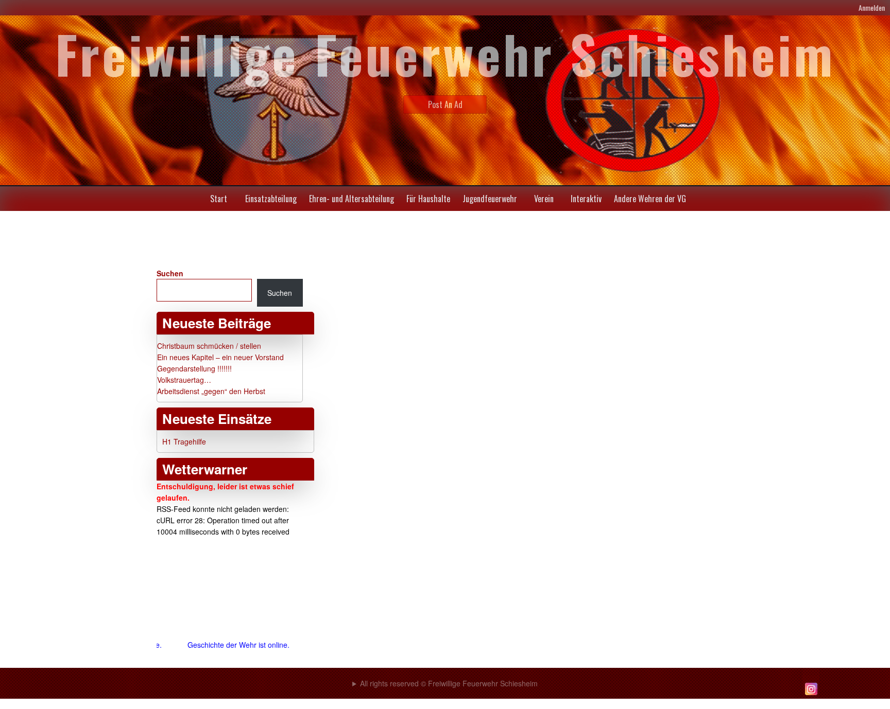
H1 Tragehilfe (184, 441)
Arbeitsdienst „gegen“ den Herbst (211, 391)
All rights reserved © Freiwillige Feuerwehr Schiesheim (449, 683)
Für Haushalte (428, 198)
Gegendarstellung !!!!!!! (194, 368)
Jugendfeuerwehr (490, 198)
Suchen (170, 273)
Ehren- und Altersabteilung (351, 198)
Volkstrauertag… (184, 380)
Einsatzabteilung (271, 198)
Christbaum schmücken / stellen (209, 346)
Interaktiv (586, 198)
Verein (544, 198)
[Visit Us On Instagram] (810, 694)
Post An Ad (445, 104)
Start (218, 198)
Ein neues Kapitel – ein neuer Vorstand (220, 357)
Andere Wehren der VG (650, 198)
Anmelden (872, 7)
